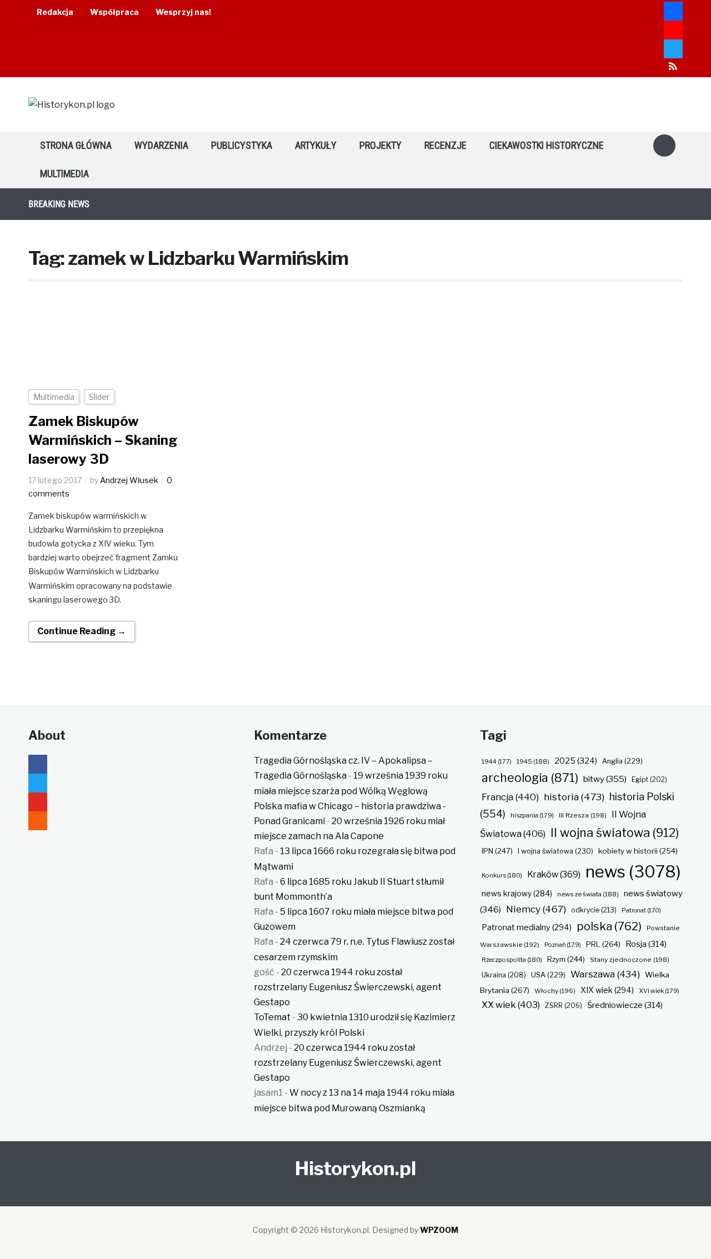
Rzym (566, 959)
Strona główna (76, 145)
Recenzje (445, 145)
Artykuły (316, 145)
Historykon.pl (355, 1168)
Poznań (562, 945)
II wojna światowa (614, 832)
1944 (497, 761)
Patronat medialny (527, 927)
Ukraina (504, 975)
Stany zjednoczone (629, 960)
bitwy (605, 779)
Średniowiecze (625, 1005)
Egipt (649, 780)
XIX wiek (607, 990)
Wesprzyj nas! (183, 12)
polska (609, 926)
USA (548, 975)
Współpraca (114, 12)
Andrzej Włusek (129, 480)
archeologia (530, 778)
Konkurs (502, 875)
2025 (575, 761)
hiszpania (532, 815)
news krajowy (517, 893)
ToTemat (272, 1017)
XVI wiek (659, 991)
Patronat (641, 910)
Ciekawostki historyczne (546, 145)
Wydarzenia (161, 145)
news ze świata (588, 894)
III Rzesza (583, 815)
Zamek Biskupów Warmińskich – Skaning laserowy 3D (102, 440)
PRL (603, 944)
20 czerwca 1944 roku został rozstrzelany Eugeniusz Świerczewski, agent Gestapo (348, 987)
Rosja (646, 944)
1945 (533, 761)
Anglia (622, 761)
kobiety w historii (638, 850)
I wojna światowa (555, 851)
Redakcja (55, 12)
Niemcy (536, 909)
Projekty (380, 145)
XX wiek (511, 1004)
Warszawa (605, 974)
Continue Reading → (81, 631)
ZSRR (563, 1005)
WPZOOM (439, 1230)
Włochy (554, 991)
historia (574, 796)
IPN (497, 850)
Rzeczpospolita (512, 960)
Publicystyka (241, 145)
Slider (99, 397)
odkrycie (594, 910)
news (633, 871)
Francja (510, 796)
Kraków (553, 874)
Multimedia (64, 173)
